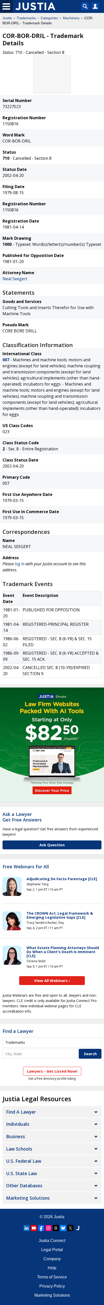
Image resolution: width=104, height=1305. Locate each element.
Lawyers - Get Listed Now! (52, 1071)
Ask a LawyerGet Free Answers (22, 817)
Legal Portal (52, 1250)
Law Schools (19, 1149)
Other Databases (24, 1185)
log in (19, 564)
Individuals (17, 1124)
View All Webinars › (52, 980)
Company (52, 1259)
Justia (7, 18)
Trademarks (26, 18)
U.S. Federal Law (23, 1161)
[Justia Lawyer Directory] (78, 1228)
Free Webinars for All (26, 867)
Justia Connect (52, 1240)
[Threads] (56, 1228)
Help (52, 1268)
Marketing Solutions (28, 1198)
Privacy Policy (52, 1286)
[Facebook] (41, 1228)
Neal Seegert (15, 279)
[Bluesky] (63, 1228)
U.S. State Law (21, 1173)
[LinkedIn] (26, 1228)
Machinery (71, 18)
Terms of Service (52, 1277)
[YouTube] (34, 1228)
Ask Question (52, 844)
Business (15, 1136)
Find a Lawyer (18, 1031)
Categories (49, 18)
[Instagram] (48, 1228)
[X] (70, 1228)
